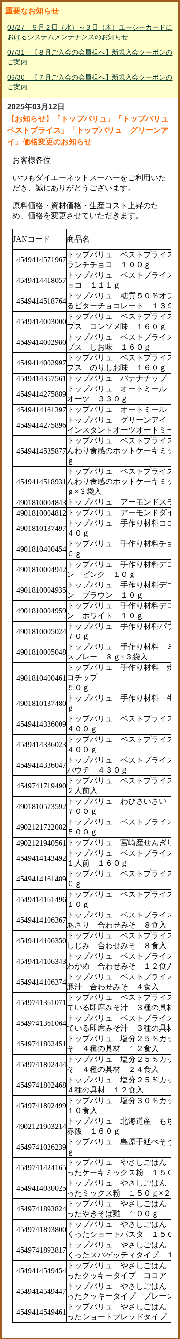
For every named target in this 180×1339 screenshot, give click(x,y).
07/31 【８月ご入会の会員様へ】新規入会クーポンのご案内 (89, 57)
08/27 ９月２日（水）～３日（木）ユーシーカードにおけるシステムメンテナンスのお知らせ (89, 32)
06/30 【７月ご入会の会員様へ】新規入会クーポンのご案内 (89, 82)
